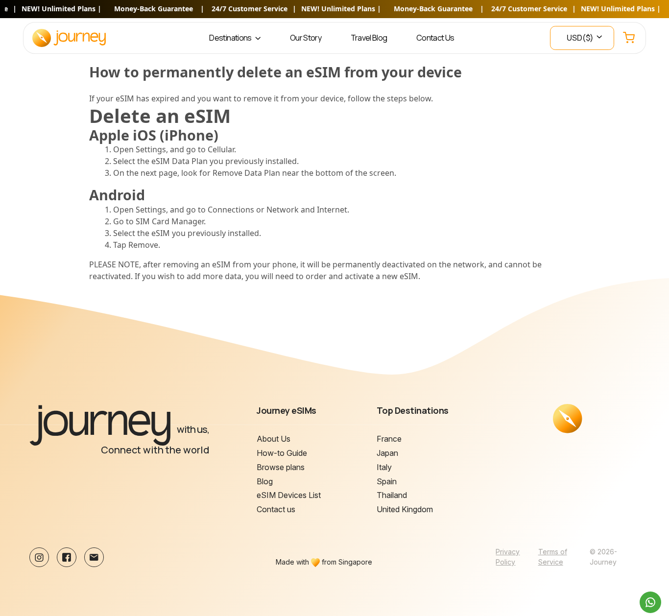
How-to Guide (282, 453)
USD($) (581, 37)
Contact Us (435, 37)
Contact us (276, 509)
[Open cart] (629, 38)
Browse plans (281, 467)
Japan (387, 453)
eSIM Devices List (289, 495)
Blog (265, 481)
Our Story (305, 37)
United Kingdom (405, 509)
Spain (387, 481)
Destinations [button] (231, 37)
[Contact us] (650, 602)
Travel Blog (369, 37)
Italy (384, 467)
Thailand (392, 495)
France (389, 439)
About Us (273, 439)
